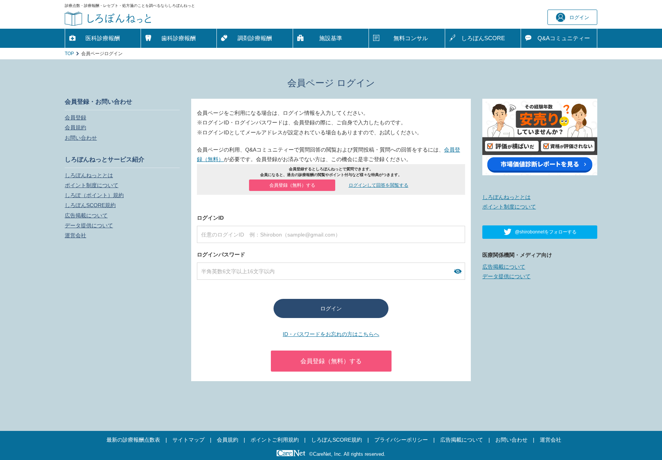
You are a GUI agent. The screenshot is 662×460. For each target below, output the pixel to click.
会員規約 (75, 127)
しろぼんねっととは (89, 175)
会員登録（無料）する (292, 185)
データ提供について (89, 225)
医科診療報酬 (102, 38)
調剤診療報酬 (255, 38)
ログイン (579, 17)
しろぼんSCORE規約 (90, 205)
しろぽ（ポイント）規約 (94, 195)
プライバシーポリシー (401, 440)
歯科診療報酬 (178, 38)
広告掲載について (86, 215)
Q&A (563, 38)
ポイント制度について (91, 185)
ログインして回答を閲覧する (378, 185)
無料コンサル (410, 38)
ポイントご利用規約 (275, 440)
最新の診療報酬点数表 (133, 440)
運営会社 (75, 235)
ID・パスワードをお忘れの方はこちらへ (331, 334)
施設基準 (330, 38)
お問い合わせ (81, 138)
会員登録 (75, 117)
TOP (69, 53)
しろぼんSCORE (483, 38)
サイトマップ (188, 440)
